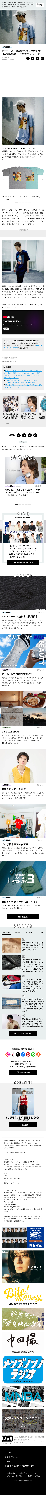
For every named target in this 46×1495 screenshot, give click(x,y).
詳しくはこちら (39, 4)
